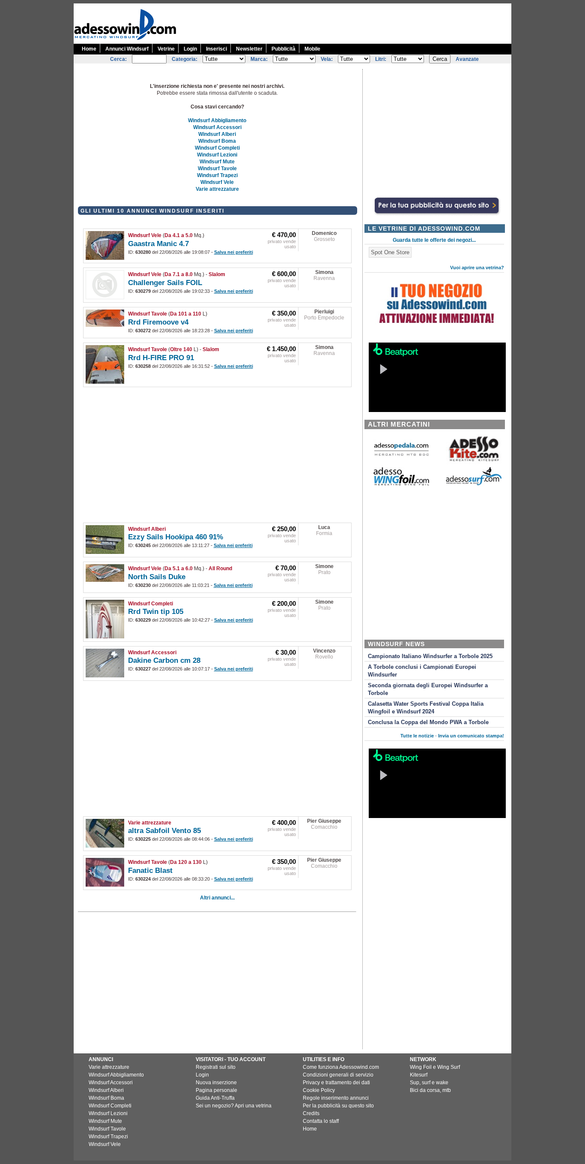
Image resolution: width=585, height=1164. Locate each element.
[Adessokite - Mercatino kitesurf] (473, 462)
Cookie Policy (319, 1090)
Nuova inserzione (216, 1083)
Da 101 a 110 (185, 314)
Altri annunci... (217, 898)
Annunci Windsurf (127, 49)
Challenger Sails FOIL (165, 283)
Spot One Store (390, 252)
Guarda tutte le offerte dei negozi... (434, 240)
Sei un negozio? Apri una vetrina (234, 1106)
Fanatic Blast (150, 870)
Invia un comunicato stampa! (471, 735)
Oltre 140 (181, 349)
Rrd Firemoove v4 (158, 322)
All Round (220, 568)
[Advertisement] (355, 22)
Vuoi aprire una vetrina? (477, 267)
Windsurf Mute (217, 162)
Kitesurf (418, 1075)
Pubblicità (283, 49)
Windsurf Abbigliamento (217, 120)
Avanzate (467, 59)
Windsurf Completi (217, 148)
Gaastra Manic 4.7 (158, 244)
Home (89, 49)
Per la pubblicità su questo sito (338, 1106)
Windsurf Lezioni (217, 155)
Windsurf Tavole (217, 168)
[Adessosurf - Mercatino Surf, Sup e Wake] (473, 484)
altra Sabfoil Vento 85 (164, 831)
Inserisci (216, 49)
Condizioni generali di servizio (338, 1075)
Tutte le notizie (417, 735)
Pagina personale (216, 1090)
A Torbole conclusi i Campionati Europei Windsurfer (422, 671)
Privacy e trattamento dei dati (336, 1083)
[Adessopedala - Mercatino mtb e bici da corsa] (401, 456)
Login (190, 49)
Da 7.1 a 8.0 (178, 274)
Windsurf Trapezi (217, 175)
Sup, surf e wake (429, 1083)
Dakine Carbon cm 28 (164, 660)
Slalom (217, 274)
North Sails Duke (156, 577)
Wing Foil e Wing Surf (435, 1067)
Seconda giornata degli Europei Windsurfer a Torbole (428, 689)
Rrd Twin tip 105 (155, 612)
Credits (311, 1113)
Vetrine (166, 49)
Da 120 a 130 (186, 862)
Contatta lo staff (321, 1121)
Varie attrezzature (217, 189)
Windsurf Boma (217, 141)
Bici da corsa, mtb (430, 1090)
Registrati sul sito (216, 1067)
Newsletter (249, 49)
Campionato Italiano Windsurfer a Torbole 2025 (430, 656)
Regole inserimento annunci (336, 1098)
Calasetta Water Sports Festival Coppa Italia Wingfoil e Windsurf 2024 (426, 708)
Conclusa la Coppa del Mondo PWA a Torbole (428, 722)
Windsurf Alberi (217, 134)
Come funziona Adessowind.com (341, 1067)
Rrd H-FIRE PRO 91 (161, 358)
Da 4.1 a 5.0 (178, 235)
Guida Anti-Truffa (215, 1098)
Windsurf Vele (217, 182)
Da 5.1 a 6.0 (178, 568)
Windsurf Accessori (217, 127)
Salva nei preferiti (233, 252)
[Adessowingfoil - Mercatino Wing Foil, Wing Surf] (401, 483)
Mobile (312, 49)
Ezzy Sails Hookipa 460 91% (175, 537)
